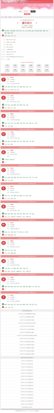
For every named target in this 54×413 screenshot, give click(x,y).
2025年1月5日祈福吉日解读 (27, 351)
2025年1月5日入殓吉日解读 (27, 329)
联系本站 (37, 410)
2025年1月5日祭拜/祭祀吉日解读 (27, 323)
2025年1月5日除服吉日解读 (27, 354)
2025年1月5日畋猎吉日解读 (27, 332)
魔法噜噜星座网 (19, 410)
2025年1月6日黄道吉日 (27, 360)
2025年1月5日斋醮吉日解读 (27, 317)
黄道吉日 (41, 5)
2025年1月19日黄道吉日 (27, 401)
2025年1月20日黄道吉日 (27, 404)
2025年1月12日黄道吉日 (27, 379)
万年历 (35, 5)
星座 (47, 5)
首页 (29, 5)
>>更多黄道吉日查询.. (27, 407)
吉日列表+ (27, 14)
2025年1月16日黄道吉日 (27, 391)
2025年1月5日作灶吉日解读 (27, 326)
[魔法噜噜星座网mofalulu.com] (27, 2)
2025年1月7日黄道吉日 (27, 364)
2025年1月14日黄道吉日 (27, 385)
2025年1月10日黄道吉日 (27, 373)
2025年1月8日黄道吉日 (27, 367)
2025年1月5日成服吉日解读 (27, 344)
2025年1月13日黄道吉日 (27, 382)
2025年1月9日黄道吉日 (27, 370)
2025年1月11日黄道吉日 (27, 376)
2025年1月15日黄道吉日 (27, 388)
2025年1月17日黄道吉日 (27, 394)
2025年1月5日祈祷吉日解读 (27, 320)
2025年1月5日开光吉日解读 (27, 338)
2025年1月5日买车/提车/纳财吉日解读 (27, 335)
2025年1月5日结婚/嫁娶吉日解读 (27, 314)
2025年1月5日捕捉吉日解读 (27, 348)
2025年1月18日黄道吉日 (27, 398)
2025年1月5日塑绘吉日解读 (27, 341)
